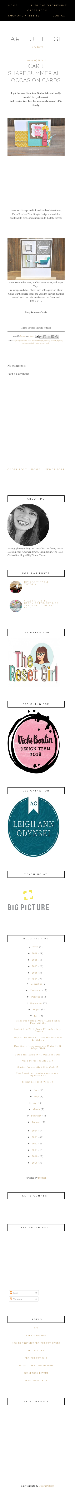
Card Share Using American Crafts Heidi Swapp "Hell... (37, 1047)
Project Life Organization (36, 1365)
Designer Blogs (46, 1485)
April (36, 1102)
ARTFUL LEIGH (37, 39)
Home (12, 5)
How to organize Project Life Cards (36, 1342)
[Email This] (41, 337)
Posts (15, 1292)
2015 (35, 978)
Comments (18, 1299)
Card (29, 340)
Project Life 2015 (36, 1357)
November (36, 990)
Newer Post (55, 469)
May (36, 1096)
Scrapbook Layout (36, 1372)
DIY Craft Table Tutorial (36, 583)
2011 (35, 1149)
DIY (36, 1327)
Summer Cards (44, 343)
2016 (35, 972)
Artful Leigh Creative (20, 340)
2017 (35, 966)
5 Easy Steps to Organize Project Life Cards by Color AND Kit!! (41, 604)
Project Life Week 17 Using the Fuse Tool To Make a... (38, 1038)
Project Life (36, 1350)
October (35, 996)
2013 (35, 1137)
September (36, 1002)
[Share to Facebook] (53, 337)
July (36, 1015)
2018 (35, 959)
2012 (35, 1143)
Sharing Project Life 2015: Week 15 (38, 1066)
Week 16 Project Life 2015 (37, 1060)
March (36, 1109)
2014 (35, 1130)
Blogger (42, 1177)
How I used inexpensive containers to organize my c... (37, 1074)
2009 (35, 1162)
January (36, 1122)
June (36, 1089)
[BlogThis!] (45, 337)
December (36, 983)
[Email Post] (36, 336)
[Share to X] (49, 337)
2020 (35, 947)
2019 (35, 953)
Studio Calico (34, 343)
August (36, 1009)
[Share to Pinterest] (57, 337)
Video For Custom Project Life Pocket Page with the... (38, 1021)
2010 (35, 1156)
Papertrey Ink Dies (50, 340)
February (36, 1115)
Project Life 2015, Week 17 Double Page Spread (37, 1030)
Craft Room (38, 10)
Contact (60, 15)
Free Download (36, 1335)
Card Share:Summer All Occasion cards (37, 1054)
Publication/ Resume (49, 5)
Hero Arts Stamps (37, 340)
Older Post (17, 469)
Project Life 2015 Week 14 (37, 1081)
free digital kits (36, 1380)
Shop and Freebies (23, 15)
